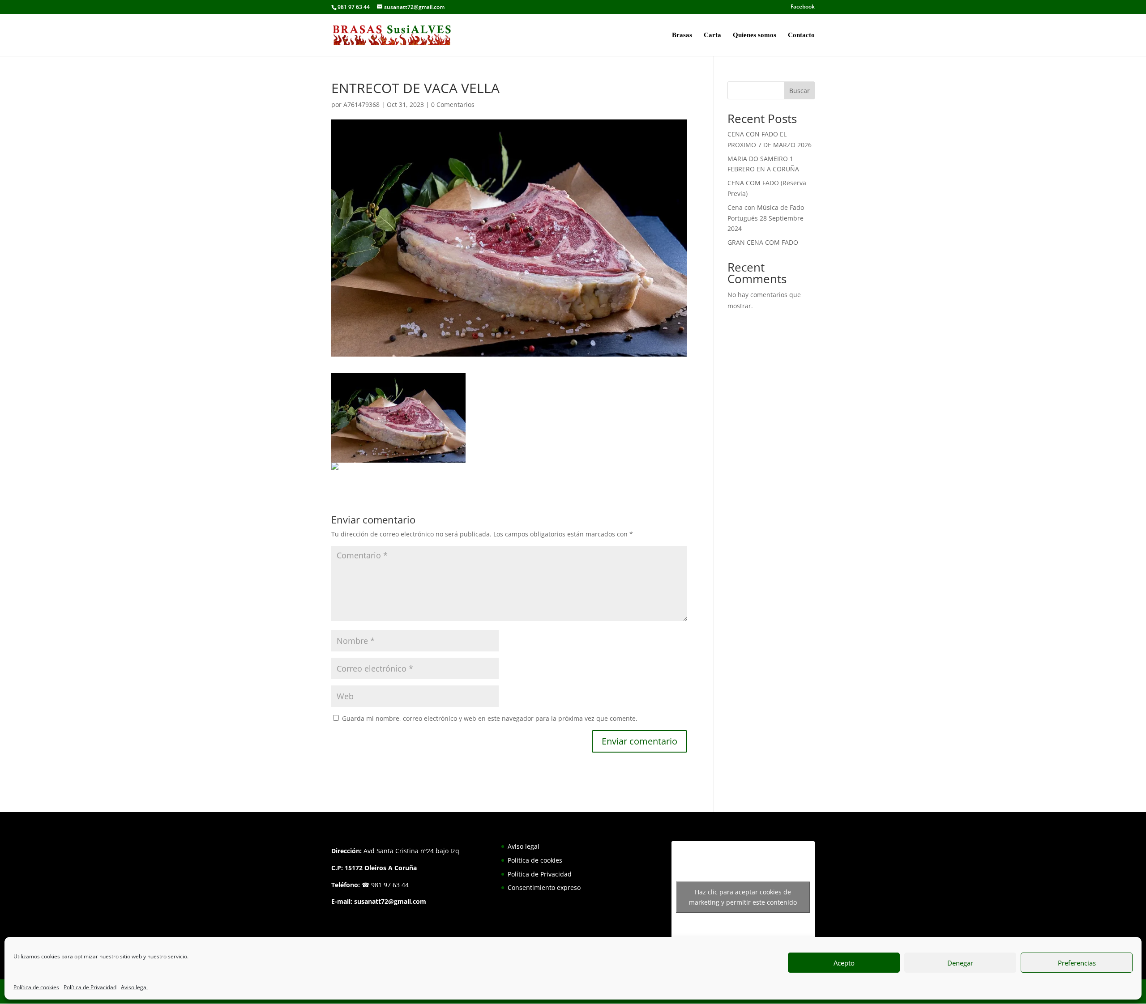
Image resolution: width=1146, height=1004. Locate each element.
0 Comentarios (453, 104)
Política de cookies (36, 987)
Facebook (803, 7)
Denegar (960, 962)
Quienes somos (754, 35)
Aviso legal (134, 987)
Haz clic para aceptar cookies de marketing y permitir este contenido (743, 897)
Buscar (799, 90)
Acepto (844, 962)
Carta (712, 35)
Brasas (682, 35)
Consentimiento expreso (544, 887)
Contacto (801, 35)
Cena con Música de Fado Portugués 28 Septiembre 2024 (765, 218)
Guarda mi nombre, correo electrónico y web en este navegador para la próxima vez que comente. (489, 718)
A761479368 (361, 104)
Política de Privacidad (90, 987)
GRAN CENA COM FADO (762, 242)
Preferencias (1077, 962)
